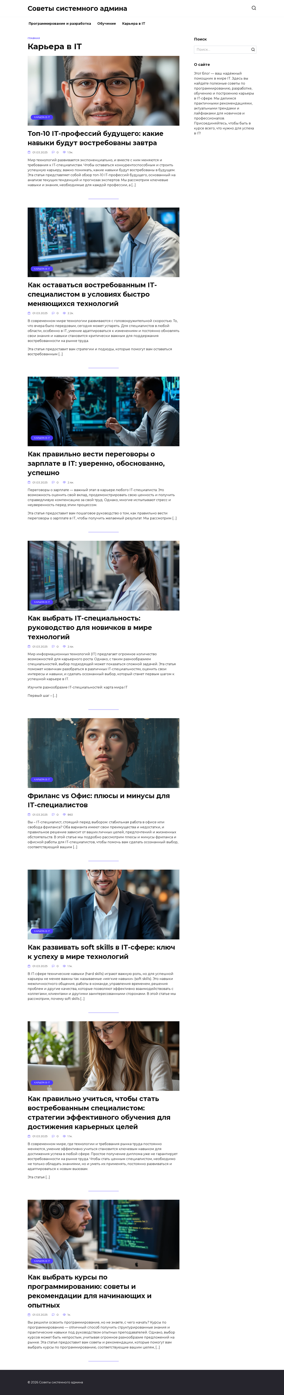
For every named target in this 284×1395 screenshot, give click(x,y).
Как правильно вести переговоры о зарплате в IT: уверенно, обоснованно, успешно (96, 463)
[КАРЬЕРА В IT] (103, 123)
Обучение (106, 24)
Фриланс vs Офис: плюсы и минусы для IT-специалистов (99, 800)
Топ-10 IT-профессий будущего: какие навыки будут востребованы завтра (95, 138)
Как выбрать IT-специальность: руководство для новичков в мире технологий (90, 627)
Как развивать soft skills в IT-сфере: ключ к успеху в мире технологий (101, 952)
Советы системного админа (77, 8)
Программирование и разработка (60, 24)
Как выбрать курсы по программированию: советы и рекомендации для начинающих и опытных (90, 1291)
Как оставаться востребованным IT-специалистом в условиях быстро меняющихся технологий (92, 294)
